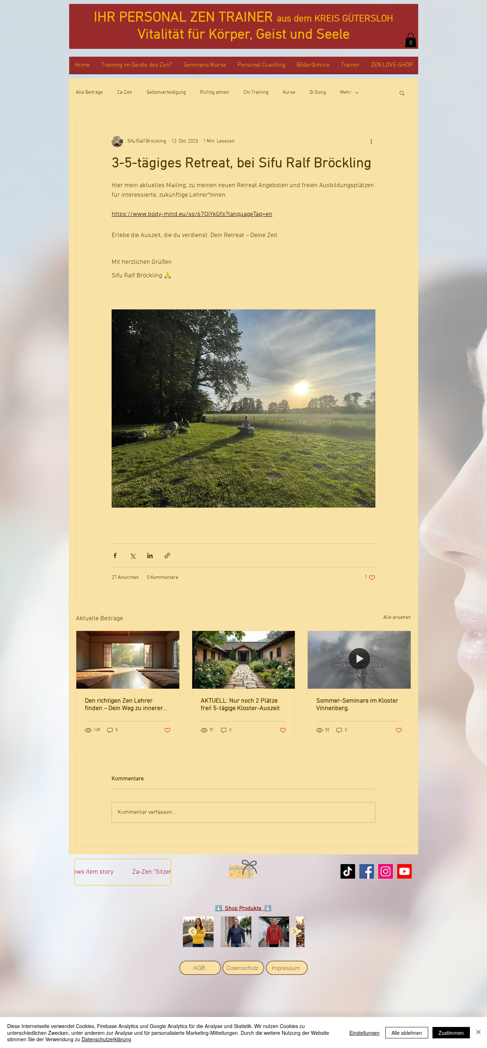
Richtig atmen (214, 92)
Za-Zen (124, 92)
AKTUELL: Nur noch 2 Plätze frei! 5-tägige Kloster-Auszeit (240, 704)
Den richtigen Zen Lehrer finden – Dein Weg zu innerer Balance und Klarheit (124, 704)
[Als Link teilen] (167, 555)
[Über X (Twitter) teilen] (132, 555)
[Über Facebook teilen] (115, 555)
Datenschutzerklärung (106, 1039)
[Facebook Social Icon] (366, 871)
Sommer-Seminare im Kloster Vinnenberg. (357, 704)
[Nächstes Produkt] (294, 931)
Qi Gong (317, 92)
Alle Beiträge (89, 92)
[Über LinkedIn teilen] (150, 555)
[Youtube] (404, 871)
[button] (411, 40)
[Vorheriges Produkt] (192, 931)
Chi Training (256, 92)
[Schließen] (478, 1032)
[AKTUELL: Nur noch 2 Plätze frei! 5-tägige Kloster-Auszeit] (243, 660)
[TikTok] (347, 871)
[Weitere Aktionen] (371, 141)
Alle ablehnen (406, 1032)
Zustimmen (451, 1032)
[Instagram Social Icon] (385, 871)
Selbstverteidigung (166, 92)
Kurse (289, 92)
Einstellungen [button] (364, 1032)
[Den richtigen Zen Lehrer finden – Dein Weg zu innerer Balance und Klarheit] (127, 660)
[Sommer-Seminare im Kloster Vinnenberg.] (359, 660)
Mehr (346, 92)
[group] (243, 931)
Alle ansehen (397, 618)
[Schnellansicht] (198, 931)
